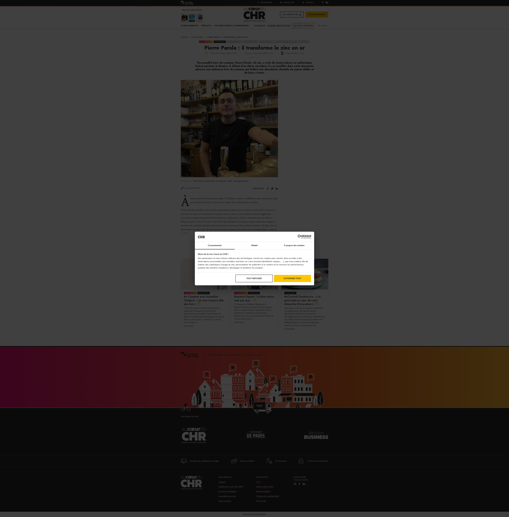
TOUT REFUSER (254, 278)
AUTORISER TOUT (292, 278)
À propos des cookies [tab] (294, 245)
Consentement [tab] (214, 245)
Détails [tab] (254, 245)
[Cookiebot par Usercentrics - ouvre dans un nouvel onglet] (299, 237)
